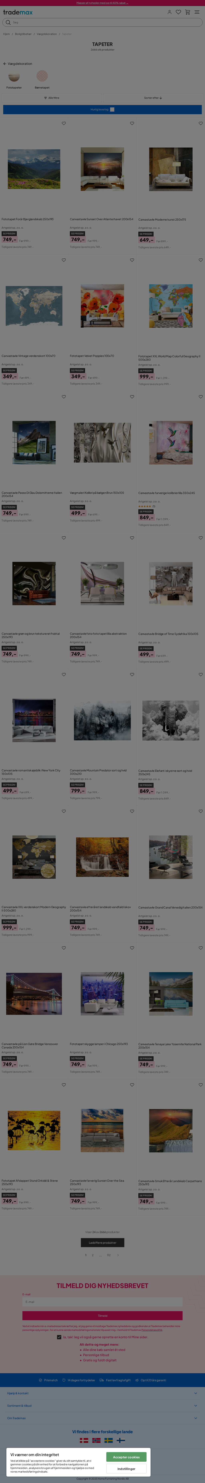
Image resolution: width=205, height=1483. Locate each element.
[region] (78, 1462)
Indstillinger (126, 1469)
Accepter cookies (126, 1457)
